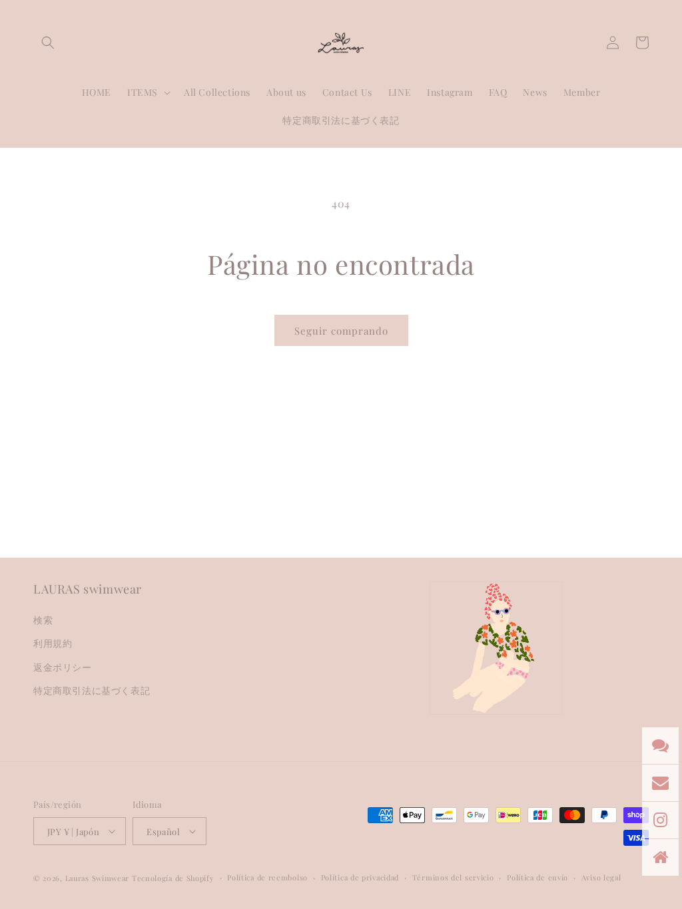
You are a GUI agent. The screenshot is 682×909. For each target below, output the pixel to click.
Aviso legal (601, 877)
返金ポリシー (62, 667)
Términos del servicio (453, 877)
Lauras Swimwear (97, 878)
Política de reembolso (267, 877)
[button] (48, 42)
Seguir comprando (341, 330)
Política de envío (537, 877)
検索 (43, 620)
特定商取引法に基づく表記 (91, 690)
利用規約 (52, 643)
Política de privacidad (360, 877)
